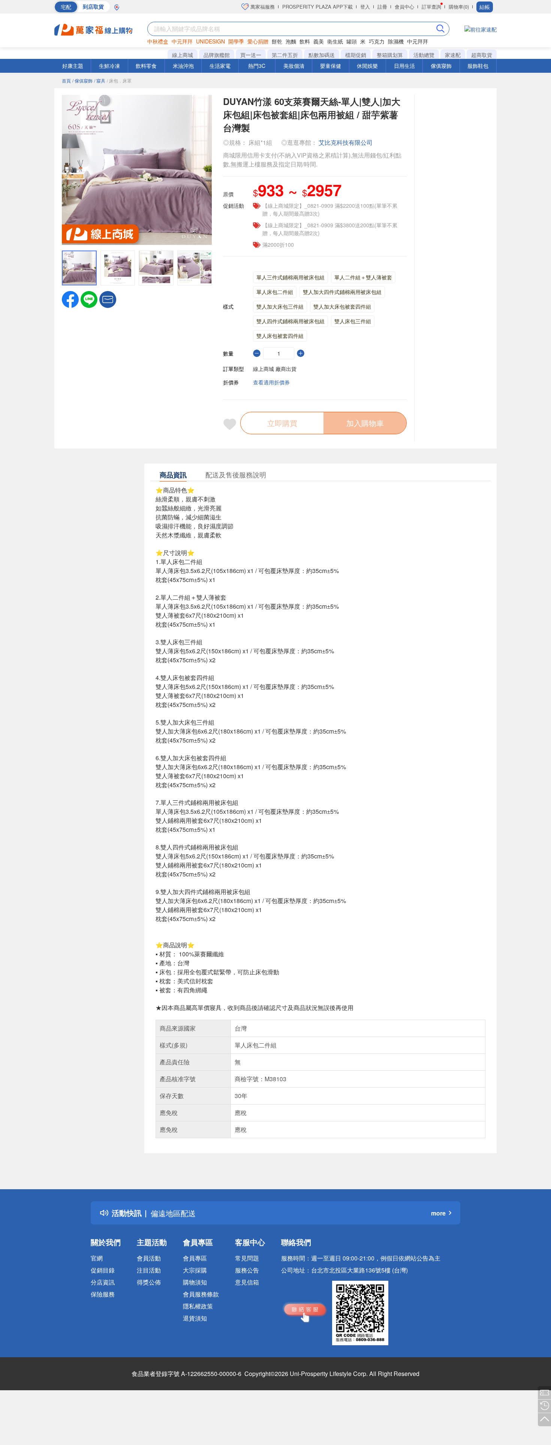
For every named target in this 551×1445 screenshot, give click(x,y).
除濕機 (396, 41)
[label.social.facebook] (70, 298)
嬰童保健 (330, 65)
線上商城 (182, 55)
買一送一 (250, 55)
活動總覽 (423, 55)
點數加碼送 (321, 55)
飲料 (304, 41)
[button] (107, 298)
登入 (365, 6)
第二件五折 (285, 55)
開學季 (236, 41)
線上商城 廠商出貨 (274, 368)
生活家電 (220, 65)
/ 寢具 (99, 80)
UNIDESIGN (210, 41)
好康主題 (72, 65)
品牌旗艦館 (217, 55)
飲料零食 (146, 65)
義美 (318, 41)
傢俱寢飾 (441, 65)
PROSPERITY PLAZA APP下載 (317, 6)
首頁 (66, 80)
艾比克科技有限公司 (346, 142)
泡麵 (291, 41)
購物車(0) (459, 6)
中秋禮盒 (157, 41)
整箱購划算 (390, 55)
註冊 (382, 6)
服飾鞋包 (477, 65)
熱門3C (256, 65)
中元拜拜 (182, 41)
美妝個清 (293, 65)
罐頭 (351, 41)
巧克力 (377, 41)
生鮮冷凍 (109, 65)
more (438, 1213)
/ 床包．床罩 (119, 80)
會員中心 (404, 6)
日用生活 (404, 65)
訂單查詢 (431, 6)
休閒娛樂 (367, 65)
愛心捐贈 (257, 41)
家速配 (453, 55)
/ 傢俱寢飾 (82, 80)
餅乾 (277, 41)
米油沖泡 (183, 65)
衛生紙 (335, 41)
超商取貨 (481, 55)
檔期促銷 (355, 55)
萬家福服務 (262, 6)
